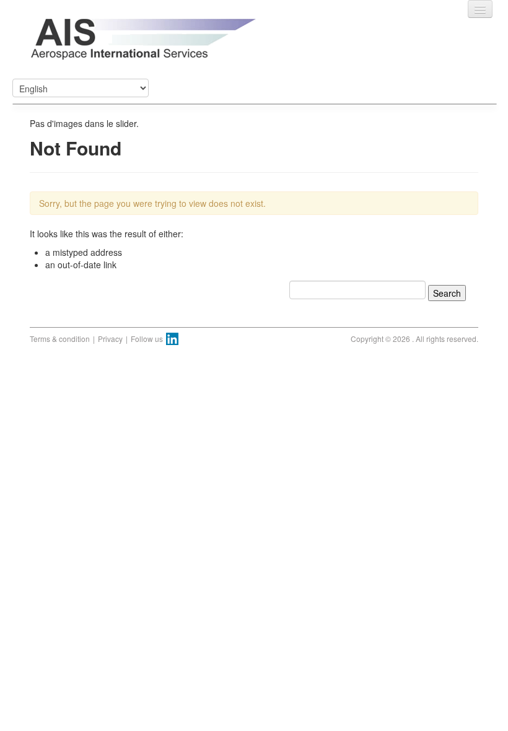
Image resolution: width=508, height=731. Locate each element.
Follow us (147, 338)
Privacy (110, 338)
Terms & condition (60, 338)
